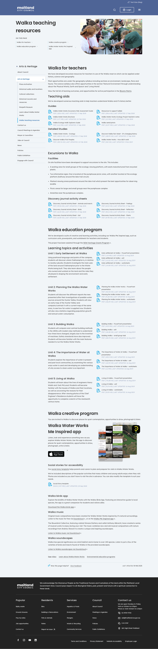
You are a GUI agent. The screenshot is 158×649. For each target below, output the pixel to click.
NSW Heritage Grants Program (96, 243)
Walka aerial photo (108, 123)
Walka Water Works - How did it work (115, 140)
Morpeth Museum (26, 107)
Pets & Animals (46, 618)
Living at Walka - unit (109, 384)
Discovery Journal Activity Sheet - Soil (66, 215)
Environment (71, 612)
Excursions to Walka (63, 153)
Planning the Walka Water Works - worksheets (118, 299)
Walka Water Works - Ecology (64, 134)
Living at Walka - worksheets (112, 390)
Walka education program (26, 46)
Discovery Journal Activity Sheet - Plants (116, 215)
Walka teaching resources (29, 120)
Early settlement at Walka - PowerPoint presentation (120, 253)
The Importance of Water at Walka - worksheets (119, 366)
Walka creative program (57, 42)
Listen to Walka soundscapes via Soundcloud (67, 549)
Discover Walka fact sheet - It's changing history (119, 134)
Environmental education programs (101, 557)
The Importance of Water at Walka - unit (116, 361)
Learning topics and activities (70, 248)
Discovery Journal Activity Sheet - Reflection (118, 209)
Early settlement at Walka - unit (113, 258)
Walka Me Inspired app (104, 519)
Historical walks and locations (30, 89)
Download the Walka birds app (61, 507)
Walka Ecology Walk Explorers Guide (66, 123)
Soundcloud (79, 519)
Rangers (70, 618)
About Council (23, 72)
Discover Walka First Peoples (63, 140)
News (20, 145)
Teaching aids (59, 96)
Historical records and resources (27, 100)
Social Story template (61, 484)
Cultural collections (26, 94)
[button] (18, 640)
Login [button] (128, 10)
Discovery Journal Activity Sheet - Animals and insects (72, 204)
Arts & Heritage (27, 66)
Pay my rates (20, 618)
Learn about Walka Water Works (29, 113)
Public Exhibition (24, 155)
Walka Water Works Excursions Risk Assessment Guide (73, 111)
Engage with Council (25, 160)
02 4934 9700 (126, 613)
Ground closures (22, 612)
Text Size (134, 2)
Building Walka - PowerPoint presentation (116, 324)
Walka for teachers (24, 42)
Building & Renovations (49, 612)
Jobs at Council (23, 140)
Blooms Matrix (125, 91)
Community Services (74, 629)
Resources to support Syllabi (112, 111)
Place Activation (25, 84)
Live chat (125, 623)
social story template (60, 469)
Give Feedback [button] (75, 566)
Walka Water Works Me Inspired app (60, 47)
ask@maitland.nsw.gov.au (131, 618)
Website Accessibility (114, 641)
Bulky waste (20, 606)
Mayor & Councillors (25, 135)
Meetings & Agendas (99, 612)
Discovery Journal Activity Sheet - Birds (67, 209)
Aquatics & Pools (73, 606)
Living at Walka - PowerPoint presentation (117, 378)
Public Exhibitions (98, 629)
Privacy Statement (96, 641)
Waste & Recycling (74, 624)
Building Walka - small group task (114, 336)
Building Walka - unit (109, 330)
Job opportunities (22, 624)
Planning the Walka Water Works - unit (115, 294)
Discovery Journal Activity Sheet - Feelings (117, 204)
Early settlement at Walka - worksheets (116, 263)
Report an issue (47, 629)
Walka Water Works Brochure (64, 117)
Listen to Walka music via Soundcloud (64, 533)
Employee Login (131, 641)
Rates (43, 624)
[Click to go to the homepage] (26, 8)
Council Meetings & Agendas (29, 130)
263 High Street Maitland (130, 628)
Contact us (22, 125)
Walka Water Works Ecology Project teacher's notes (120, 117)
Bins (42, 606)
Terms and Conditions (79, 641)
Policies (20, 150)
